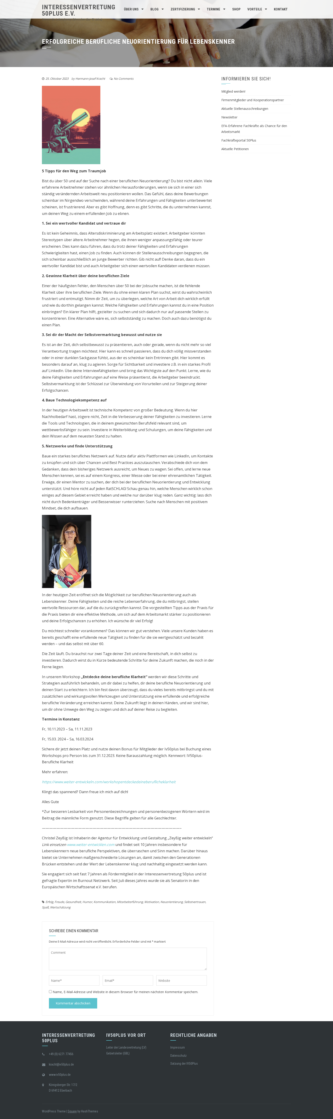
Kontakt (281, 9)
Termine (213, 9)
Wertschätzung (60, 907)
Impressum (177, 1047)
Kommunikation (105, 902)
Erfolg (49, 902)
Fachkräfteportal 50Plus (238, 140)
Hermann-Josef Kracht (90, 79)
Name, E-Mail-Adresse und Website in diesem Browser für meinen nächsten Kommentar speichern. (125, 992)
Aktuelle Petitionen (235, 149)
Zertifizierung (183, 9)
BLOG (154, 9)
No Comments (123, 79)
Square (72, 1111)
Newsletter (229, 117)
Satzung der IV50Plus (184, 1063)
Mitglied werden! (233, 91)
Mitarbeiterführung (130, 902)
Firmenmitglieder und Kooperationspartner (252, 100)
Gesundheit (73, 902)
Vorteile (254, 9)
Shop (236, 9)
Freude (59, 902)
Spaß (45, 907)
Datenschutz (178, 1055)
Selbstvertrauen (194, 902)
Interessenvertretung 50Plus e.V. (78, 10)
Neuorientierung (171, 902)
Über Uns (131, 9)
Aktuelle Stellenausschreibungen (244, 108)
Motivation (151, 902)
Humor (87, 902)
